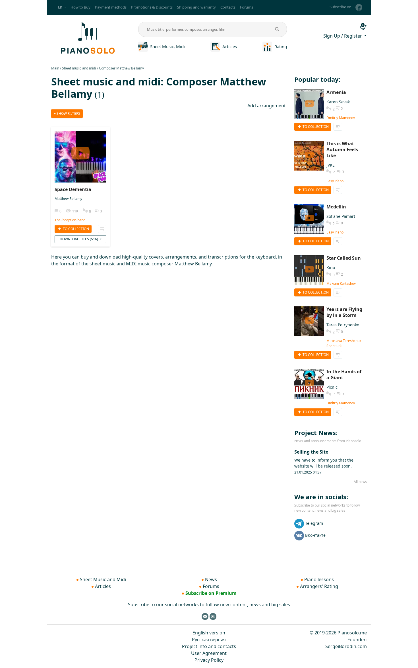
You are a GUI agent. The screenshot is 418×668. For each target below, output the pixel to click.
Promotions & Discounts (152, 7)
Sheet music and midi (79, 68)
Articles (229, 46)
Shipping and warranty (196, 7)
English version (209, 633)
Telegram (314, 523)
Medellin (336, 207)
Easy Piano (334, 181)
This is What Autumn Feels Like (342, 149)
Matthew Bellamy (68, 198)
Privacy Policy (209, 660)
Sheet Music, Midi (167, 46)
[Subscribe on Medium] (213, 616)
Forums (246, 7)
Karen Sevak (338, 101)
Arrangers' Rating (319, 586)
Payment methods (111, 7)
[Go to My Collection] (102, 229)
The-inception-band (70, 220)
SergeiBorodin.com (346, 646)
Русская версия (209, 639)
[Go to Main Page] (87, 37)
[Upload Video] (80, 151)
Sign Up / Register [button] (343, 36)
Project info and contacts (209, 646)
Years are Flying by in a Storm (344, 312)
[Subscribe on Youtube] (205, 616)
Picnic (332, 387)
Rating (280, 46)
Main (55, 68)
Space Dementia (73, 189)
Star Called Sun (343, 258)
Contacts (227, 7)
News (211, 579)
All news (360, 481)
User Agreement (209, 653)
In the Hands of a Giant (343, 374)
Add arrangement (266, 106)
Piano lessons (319, 579)
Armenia (336, 92)
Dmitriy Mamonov (340, 117)
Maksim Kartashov (341, 283)
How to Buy (80, 7)
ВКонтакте (315, 535)
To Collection (75, 228)
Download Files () (79, 239)
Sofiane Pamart (340, 216)
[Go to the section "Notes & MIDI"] (143, 46)
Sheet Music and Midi (103, 579)
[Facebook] (358, 7)
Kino (330, 267)
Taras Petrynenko (342, 324)
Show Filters (68, 113)
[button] (62, 7)
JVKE (330, 165)
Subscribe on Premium (211, 593)
